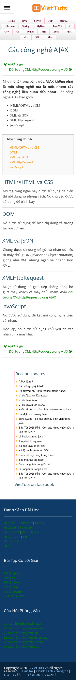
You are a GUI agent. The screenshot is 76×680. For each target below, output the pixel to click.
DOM (13, 152)
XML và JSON (19, 157)
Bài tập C (10, 578)
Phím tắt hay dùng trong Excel (37, 455)
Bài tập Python (14, 592)
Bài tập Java (12, 573)
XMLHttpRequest (21, 162)
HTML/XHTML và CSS (24, 147)
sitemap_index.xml (42, 674)
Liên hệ (28, 671)
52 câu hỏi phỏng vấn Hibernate (25, 637)
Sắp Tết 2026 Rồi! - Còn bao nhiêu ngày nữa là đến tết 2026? (46, 429)
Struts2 (34, 532)
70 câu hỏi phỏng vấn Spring (23, 642)
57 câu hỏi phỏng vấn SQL (21, 646)
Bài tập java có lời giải (32, 445)
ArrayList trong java (30, 441)
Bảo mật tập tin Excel (31, 459)
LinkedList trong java (31, 436)
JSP (24, 532)
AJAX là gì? (15, 64)
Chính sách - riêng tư (52, 671)
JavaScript (16, 167)
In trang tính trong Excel (33, 469)
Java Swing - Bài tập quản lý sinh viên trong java (44, 421)
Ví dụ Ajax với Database (33, 395)
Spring (39, 523)
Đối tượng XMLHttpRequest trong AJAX (39, 69)
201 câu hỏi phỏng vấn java (22, 623)
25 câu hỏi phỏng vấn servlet (23, 628)
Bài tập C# (11, 587)
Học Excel (10, 527)
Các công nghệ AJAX (31, 386)
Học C (8, 537)
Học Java (10, 523)
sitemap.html (14, 674)
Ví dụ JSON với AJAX (32, 404)
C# (25, 537)
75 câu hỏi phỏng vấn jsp (21, 633)
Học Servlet (12, 532)
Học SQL (9, 546)
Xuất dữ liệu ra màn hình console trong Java (45, 409)
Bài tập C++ (11, 582)
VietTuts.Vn (40, 668)
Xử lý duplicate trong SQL (34, 450)
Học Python (11, 541)
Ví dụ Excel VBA (14, 596)
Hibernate (25, 523)
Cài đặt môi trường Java (33, 414)
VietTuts (49, 9)
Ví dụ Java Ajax (28, 400)
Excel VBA (26, 527)
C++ (18, 537)
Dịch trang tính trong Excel (34, 464)
